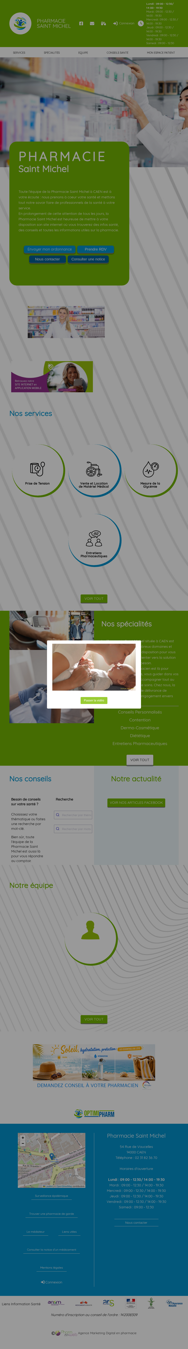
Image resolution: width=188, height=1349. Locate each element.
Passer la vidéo (94, 700)
